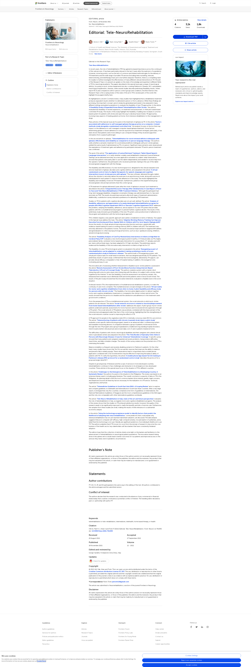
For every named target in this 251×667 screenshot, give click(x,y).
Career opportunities (162, 644)
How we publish (87, 640)
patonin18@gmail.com (120, 582)
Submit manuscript (91, 3)
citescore (63, 49)
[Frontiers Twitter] (196, 627)
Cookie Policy (41, 661)
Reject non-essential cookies (191, 660)
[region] (125, 659)
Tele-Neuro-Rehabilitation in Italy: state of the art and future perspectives (125, 399)
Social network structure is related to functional (133, 303)
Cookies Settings (192, 655)
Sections (61, 9)
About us (53, 3)
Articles (71, 9)
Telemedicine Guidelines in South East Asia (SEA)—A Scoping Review (122, 386)
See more (98, 54)
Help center (159, 629)
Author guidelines (48, 629)
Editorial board (96, 9)
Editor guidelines (48, 640)
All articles (76, 3)
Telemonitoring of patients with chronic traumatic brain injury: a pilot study (126, 320)
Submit (157, 640)
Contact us (159, 636)
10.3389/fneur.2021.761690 (102, 531)
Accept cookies (191, 665)
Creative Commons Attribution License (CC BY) (107, 571)
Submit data (106, 3)
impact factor (50, 49)
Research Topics (82, 9)
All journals (65, 3)
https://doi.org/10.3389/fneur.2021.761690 (111, 26)
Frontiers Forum (124, 629)
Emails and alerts (161, 633)
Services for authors (49, 633)
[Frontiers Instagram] (207, 627)
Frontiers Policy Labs (125, 633)
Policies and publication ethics (52, 636)
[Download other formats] (205, 37)
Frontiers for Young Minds (127, 636)
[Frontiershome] (40, 3)
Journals (84, 636)
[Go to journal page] (60, 31)
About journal (109, 9)
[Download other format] (181, 69)
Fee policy (45, 644)
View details (201, 20)
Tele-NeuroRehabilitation (98, 65)
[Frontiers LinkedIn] (202, 627)
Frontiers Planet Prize (125, 640)
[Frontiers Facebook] (191, 627)
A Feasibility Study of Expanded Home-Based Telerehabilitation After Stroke (118, 107)
